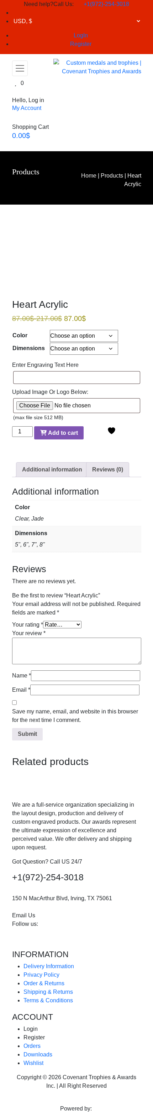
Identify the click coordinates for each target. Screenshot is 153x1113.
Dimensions (28, 348)
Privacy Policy (41, 975)
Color (19, 335)
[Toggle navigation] (20, 68)
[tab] (52, 469)
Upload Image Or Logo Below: (50, 392)
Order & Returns (43, 983)
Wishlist (33, 1063)
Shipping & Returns (48, 992)
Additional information (52, 469)
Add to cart (62, 433)
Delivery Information (48, 966)
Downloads (37, 1054)
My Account (26, 108)
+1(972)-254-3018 (105, 4)
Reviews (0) (107, 469)
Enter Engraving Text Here (45, 365)
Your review (29, 633)
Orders (32, 1046)
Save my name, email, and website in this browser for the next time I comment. (75, 715)
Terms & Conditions (48, 1000)
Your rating (27, 625)
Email (21, 690)
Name (21, 675)
